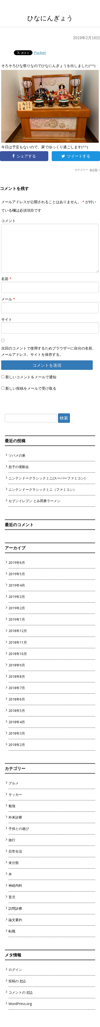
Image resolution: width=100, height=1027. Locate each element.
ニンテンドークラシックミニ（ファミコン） (42, 489)
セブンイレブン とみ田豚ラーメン (34, 501)
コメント (8, 220)
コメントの (20, 992)
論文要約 (15, 919)
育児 (11, 897)
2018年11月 (17, 642)
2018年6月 (16, 699)
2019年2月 (16, 608)
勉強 (11, 806)
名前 (6, 278)
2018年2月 (16, 744)
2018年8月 (16, 676)
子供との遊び (18, 828)
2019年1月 (16, 619)
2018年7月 (16, 687)
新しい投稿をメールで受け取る (30, 388)
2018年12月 (17, 630)
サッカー (15, 794)
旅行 (11, 840)
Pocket (40, 52)
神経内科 (15, 885)
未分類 (94, 169)
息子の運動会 (18, 466)
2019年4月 (16, 585)
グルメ (13, 783)
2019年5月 (16, 574)
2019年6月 (16, 562)
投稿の (17, 981)
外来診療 (15, 817)
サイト (6, 319)
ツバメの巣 (16, 455)
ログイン (15, 969)
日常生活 (15, 851)
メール (8, 299)
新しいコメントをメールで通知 (30, 376)
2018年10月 (17, 653)
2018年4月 (16, 722)
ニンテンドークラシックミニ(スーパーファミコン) (46, 478)
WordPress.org (20, 1003)
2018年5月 (16, 710)
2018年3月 (16, 733)
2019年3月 (16, 596)
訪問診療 (15, 908)
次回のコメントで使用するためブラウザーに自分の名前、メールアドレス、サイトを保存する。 (48, 351)
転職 (11, 931)
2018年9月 (16, 665)
